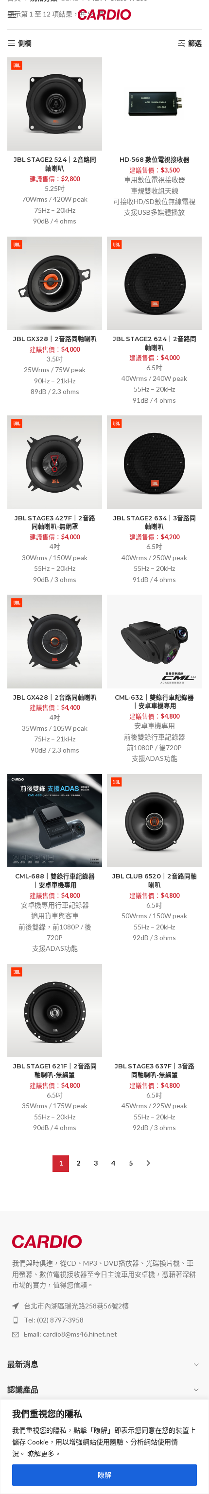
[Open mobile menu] (12, 14)
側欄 (25, 43)
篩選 (195, 43)
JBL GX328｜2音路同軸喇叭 (55, 339)
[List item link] (104, 1320)
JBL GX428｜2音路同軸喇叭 (55, 697)
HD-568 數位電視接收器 (155, 159)
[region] (104, 1446)
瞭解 (104, 1475)
